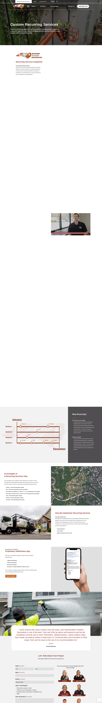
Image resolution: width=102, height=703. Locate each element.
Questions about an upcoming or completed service (29, 691)
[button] (28, 6)
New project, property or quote (24, 688)
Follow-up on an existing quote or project (26, 690)
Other (18, 693)
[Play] (53, 233)
